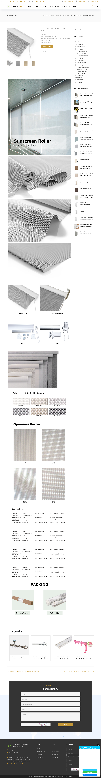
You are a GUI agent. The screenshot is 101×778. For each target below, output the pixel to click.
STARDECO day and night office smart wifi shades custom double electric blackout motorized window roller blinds (86, 116)
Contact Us (66, 6)
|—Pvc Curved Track (81, 53)
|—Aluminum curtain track (82, 55)
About (53, 744)
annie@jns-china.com (68, 1)
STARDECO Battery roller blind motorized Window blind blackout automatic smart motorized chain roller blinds (86, 145)
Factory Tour (41, 6)
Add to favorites (46, 46)
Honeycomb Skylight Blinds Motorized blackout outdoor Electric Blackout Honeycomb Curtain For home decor (87, 102)
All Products (76, 41)
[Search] (90, 30)
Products (22, 6)
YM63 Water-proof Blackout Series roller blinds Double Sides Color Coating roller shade (86, 218)
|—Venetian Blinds (79, 77)
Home (14, 6)
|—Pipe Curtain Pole (79, 60)
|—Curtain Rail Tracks (80, 49)
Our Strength (55, 754)
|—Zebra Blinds (78, 82)
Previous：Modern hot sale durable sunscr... (25, 671)
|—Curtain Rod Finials (80, 64)
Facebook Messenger (89, 774)
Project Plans (40, 757)
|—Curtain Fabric (79, 75)
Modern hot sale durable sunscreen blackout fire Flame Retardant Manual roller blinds (86, 189)
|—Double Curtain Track (82, 51)
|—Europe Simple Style (82, 71)
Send (65, 724)
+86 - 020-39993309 (94, 1)
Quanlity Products (41, 751)
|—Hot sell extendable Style (83, 67)
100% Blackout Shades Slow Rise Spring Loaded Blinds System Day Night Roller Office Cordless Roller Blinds (86, 196)
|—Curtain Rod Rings (79, 58)
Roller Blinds (64, 15)
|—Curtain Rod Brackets (80, 62)
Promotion (39, 754)
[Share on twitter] (37, 1)
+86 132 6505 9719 (81, 1)
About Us (31, 6)
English (96, 6)
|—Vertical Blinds (79, 79)
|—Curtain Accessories (80, 46)
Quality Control (54, 6)
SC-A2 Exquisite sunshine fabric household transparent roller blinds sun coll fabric (86, 211)
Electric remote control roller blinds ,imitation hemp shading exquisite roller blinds (86, 174)
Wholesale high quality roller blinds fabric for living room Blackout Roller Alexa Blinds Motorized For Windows (86, 94)
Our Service (54, 748)
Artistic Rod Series (78, 44)
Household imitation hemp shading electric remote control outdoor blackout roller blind (86, 233)
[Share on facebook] (40, 1)
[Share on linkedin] (44, 1)
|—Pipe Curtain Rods (79, 65)
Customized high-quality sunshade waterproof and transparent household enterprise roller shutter (86, 225)
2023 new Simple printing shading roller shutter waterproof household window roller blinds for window (86, 167)
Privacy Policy (60, 776)
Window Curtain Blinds (56, 15)
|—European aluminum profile (83, 57)
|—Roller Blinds (80, 81)
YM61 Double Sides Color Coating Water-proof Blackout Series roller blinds (86, 204)
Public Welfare (55, 757)
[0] (91, 6)
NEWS (74, 6)
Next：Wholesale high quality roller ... (77, 671)
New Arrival (39, 748)
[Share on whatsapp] (47, 1)
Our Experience (55, 751)
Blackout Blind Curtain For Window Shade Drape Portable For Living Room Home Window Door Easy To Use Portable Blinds (86, 109)
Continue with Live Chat (89, 769)
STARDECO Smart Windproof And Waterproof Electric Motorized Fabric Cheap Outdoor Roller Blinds (87, 160)
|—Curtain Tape (78, 48)
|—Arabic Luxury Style (82, 69)
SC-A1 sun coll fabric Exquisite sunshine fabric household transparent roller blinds (86, 182)
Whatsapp (89, 772)
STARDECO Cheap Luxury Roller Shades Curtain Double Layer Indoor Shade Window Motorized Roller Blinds (86, 131)
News (38, 744)
